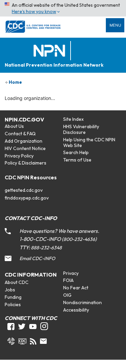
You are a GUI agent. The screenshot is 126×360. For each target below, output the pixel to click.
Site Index (73, 119)
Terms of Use (77, 160)
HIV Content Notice (25, 148)
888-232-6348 (46, 248)
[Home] (51, 51)
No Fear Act (75, 288)
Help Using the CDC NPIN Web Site (89, 142)
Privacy (71, 273)
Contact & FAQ (20, 134)
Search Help (76, 152)
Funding (13, 297)
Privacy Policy (19, 156)
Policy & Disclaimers (25, 163)
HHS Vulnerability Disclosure (81, 129)
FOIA (68, 280)
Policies (13, 304)
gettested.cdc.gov (24, 190)
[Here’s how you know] (63, 8)
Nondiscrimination (82, 302)
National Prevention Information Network (54, 65)
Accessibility (76, 310)
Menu (115, 25)
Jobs (10, 290)
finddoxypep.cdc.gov (27, 198)
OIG (67, 295)
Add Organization (23, 141)
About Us (14, 126)
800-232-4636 (79, 239)
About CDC (17, 282)
